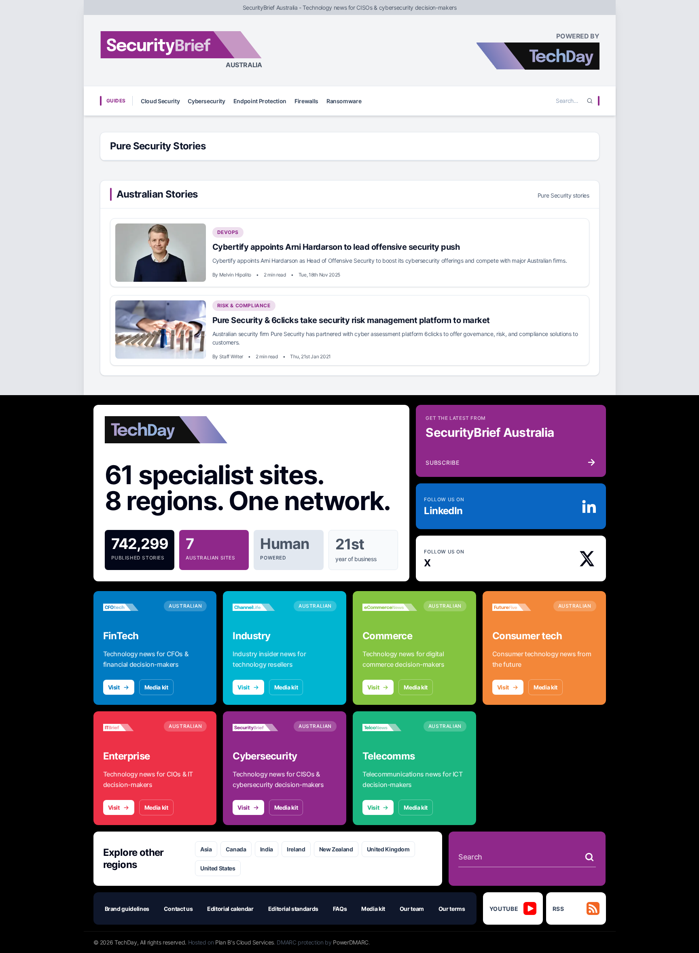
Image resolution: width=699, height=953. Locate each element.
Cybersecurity (206, 101)
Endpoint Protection (259, 101)
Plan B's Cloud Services (244, 942)
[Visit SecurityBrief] (260, 727)
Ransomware (344, 101)
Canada (236, 849)
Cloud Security (160, 101)
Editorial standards (293, 908)
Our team (412, 908)
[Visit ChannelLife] (260, 607)
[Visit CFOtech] (130, 607)
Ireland (296, 849)
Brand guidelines (127, 908)
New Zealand (336, 849)
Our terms (451, 908)
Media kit (156, 687)
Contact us (178, 908)
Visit (114, 687)
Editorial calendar (230, 908)
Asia (206, 849)
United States (217, 868)
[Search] (590, 101)
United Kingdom (388, 849)
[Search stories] (589, 857)
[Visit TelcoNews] (389, 727)
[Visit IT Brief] (130, 727)
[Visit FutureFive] (519, 607)
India (266, 849)
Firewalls (306, 101)
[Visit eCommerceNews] (389, 607)
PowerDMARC (351, 942)
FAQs (340, 908)
